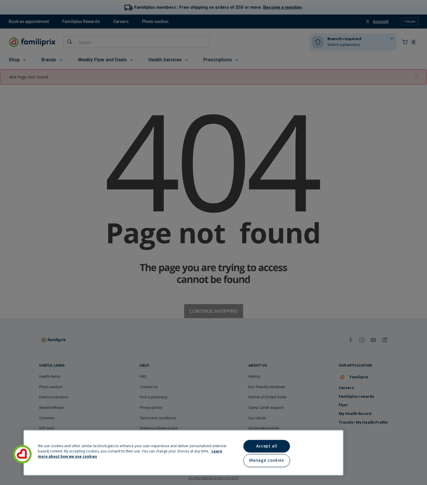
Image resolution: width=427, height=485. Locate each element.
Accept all (266, 446)
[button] (22, 454)
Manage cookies (266, 460)
